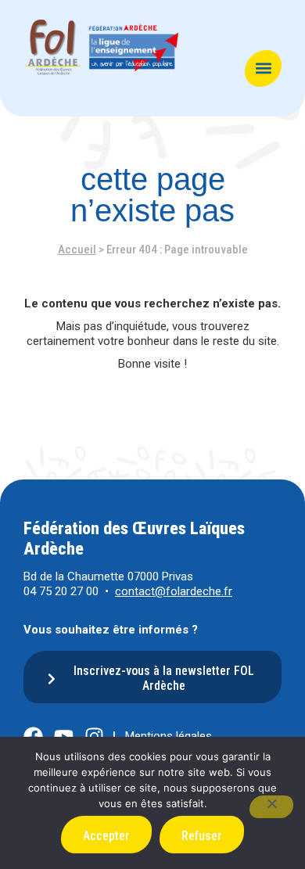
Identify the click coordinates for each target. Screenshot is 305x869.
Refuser (201, 835)
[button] (263, 68)
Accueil (77, 249)
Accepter (106, 835)
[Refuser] (271, 806)
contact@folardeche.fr (173, 591)
